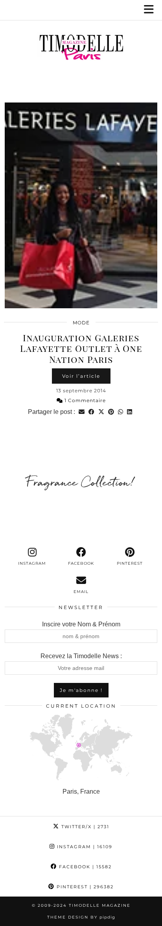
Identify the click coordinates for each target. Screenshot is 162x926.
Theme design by (81, 917)
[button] (151, 10)
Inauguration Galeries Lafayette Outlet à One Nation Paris (81, 348)
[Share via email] (82, 411)
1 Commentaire (84, 400)
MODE (81, 323)
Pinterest (84, 886)
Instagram (83, 846)
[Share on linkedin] (129, 411)
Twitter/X (84, 826)
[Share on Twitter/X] (101, 411)
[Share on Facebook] (91, 411)
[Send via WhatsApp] (120, 411)
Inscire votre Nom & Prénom (81, 624)
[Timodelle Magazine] (81, 48)
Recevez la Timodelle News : (81, 656)
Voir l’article (81, 376)
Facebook (84, 866)
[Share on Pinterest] (111, 411)
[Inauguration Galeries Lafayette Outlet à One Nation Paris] (81, 205)
